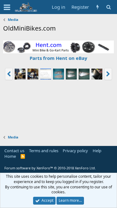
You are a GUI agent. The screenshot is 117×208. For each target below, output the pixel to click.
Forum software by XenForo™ (50, 168)
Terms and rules (43, 150)
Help (97, 150)
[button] (7, 7)
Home (10, 156)
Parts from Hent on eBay (58, 58)
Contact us (14, 150)
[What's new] (97, 7)
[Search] (108, 7)
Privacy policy (75, 150)
